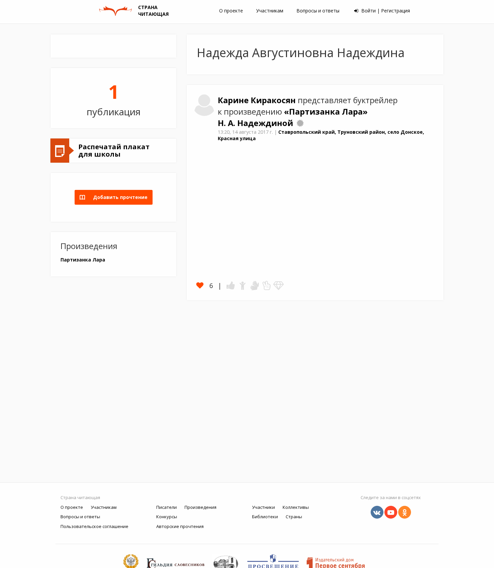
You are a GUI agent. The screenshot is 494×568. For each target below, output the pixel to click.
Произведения (200, 507)
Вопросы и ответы (317, 10)
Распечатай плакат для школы (114, 150)
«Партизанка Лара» (326, 111)
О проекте (231, 10)
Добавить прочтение (118, 197)
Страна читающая (80, 497)
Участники (263, 507)
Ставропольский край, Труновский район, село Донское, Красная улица (321, 135)
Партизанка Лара (82, 259)
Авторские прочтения (180, 526)
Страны (294, 517)
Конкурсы (166, 517)
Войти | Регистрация (385, 10)
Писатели (166, 507)
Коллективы (296, 507)
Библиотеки (265, 517)
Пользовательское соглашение (94, 526)
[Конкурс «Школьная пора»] (300, 123)
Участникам (269, 10)
